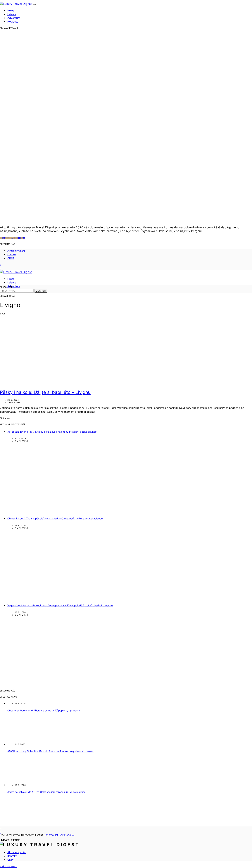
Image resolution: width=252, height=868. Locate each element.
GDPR (10, 258)
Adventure (13, 17)
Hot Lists (12, 21)
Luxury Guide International (59, 835)
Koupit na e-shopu (12, 238)
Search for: (6, 287)
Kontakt (11, 254)
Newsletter (10, 840)
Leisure (11, 14)
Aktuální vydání (16, 250)
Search (41, 291)
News (10, 10)
